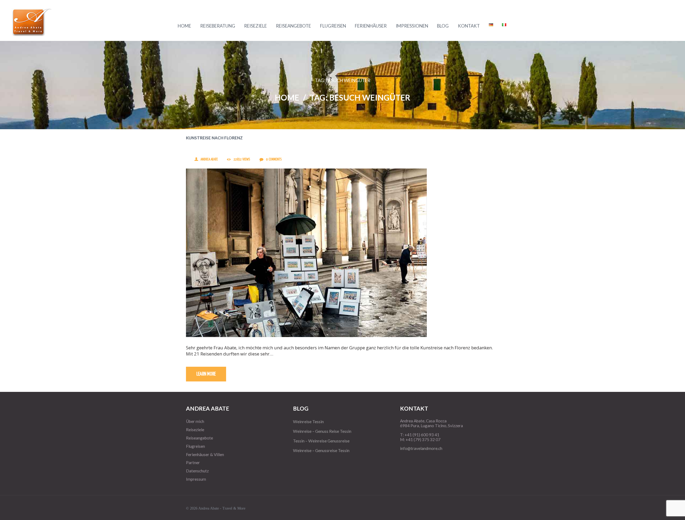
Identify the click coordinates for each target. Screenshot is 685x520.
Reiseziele (195, 429)
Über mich (195, 421)
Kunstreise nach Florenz (214, 137)
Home (287, 97)
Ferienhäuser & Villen (205, 454)
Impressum (196, 479)
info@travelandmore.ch (421, 448)
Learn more (206, 374)
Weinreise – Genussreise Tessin (321, 450)
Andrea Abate (209, 159)
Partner (193, 462)
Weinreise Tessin (308, 421)
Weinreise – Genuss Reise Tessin (322, 431)
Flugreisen (195, 446)
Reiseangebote (199, 437)
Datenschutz (197, 470)
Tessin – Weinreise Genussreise (321, 440)
